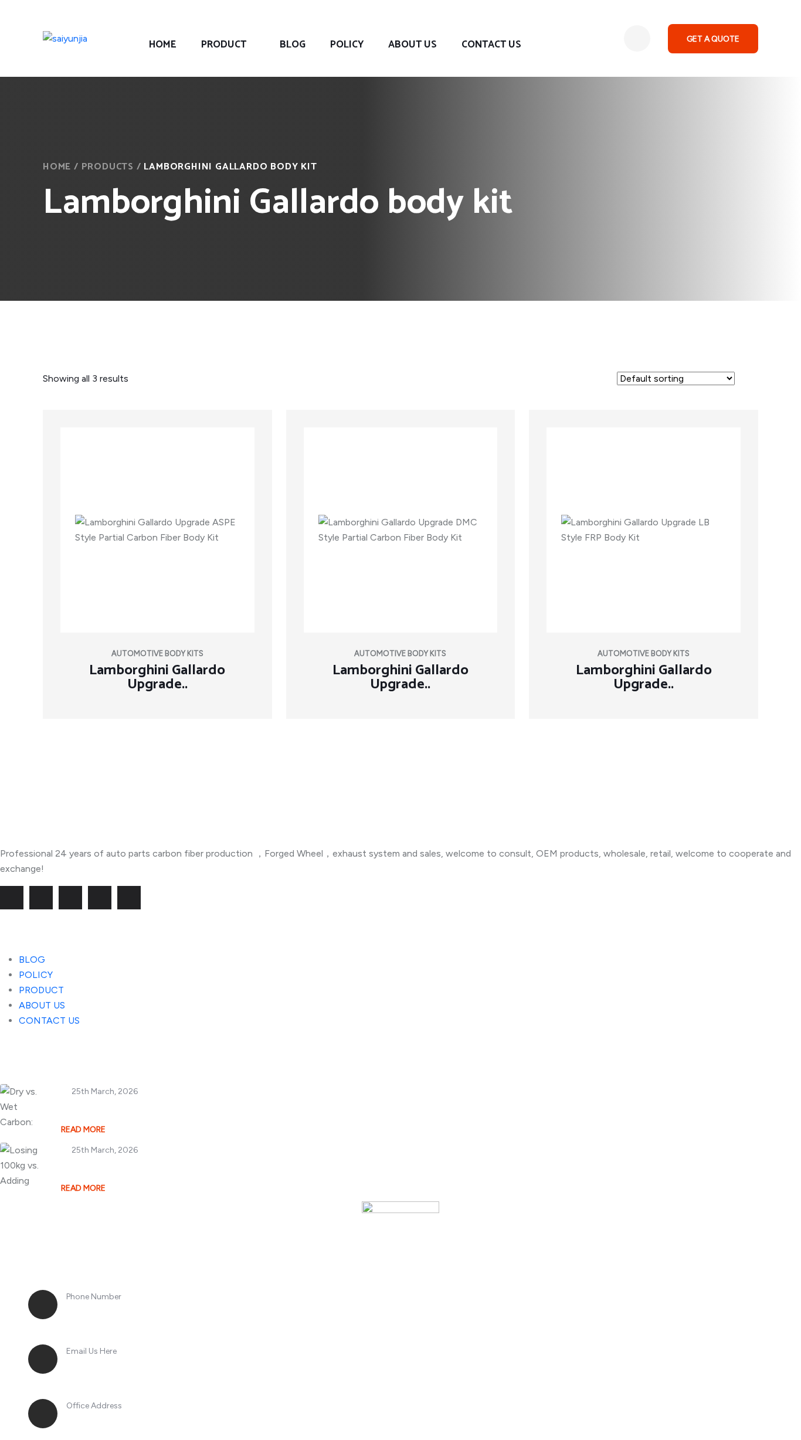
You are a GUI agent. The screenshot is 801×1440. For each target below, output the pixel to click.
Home (57, 167)
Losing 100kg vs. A (105, 1168)
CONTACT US (491, 44)
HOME (163, 44)
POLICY (347, 44)
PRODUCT (223, 44)
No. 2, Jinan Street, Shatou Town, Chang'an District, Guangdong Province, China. (273, 1421)
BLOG (293, 44)
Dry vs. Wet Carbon (106, 1109)
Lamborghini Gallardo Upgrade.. (157, 678)
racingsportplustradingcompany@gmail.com (181, 1366)
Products (108, 167)
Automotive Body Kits (157, 653)
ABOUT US (412, 44)
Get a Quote (713, 39)
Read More (83, 1130)
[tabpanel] (400, 571)
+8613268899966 (109, 1311)
